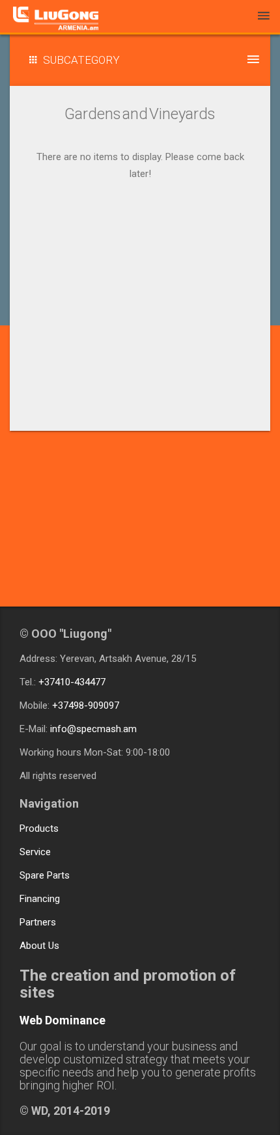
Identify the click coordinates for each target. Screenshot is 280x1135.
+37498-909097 (85, 705)
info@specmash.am (93, 729)
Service (35, 852)
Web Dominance (62, 1020)
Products (39, 828)
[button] (140, 60)
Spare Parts (45, 875)
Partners (38, 922)
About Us (39, 945)
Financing (40, 899)
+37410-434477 (71, 682)
